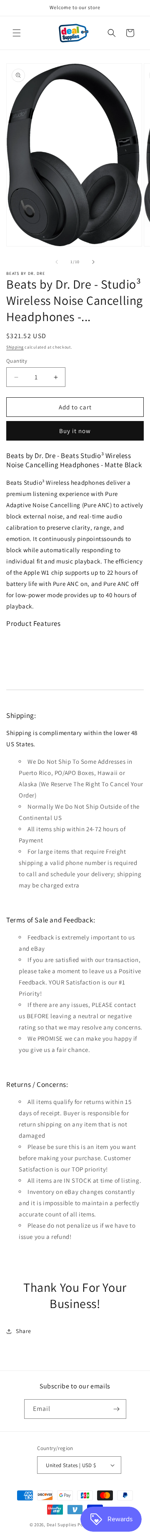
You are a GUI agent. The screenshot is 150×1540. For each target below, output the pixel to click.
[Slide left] (57, 262)
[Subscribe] (117, 1409)
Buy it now (75, 431)
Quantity (16, 360)
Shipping (15, 347)
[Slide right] (93, 262)
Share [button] (23, 1331)
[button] (17, 33)
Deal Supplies (62, 1525)
